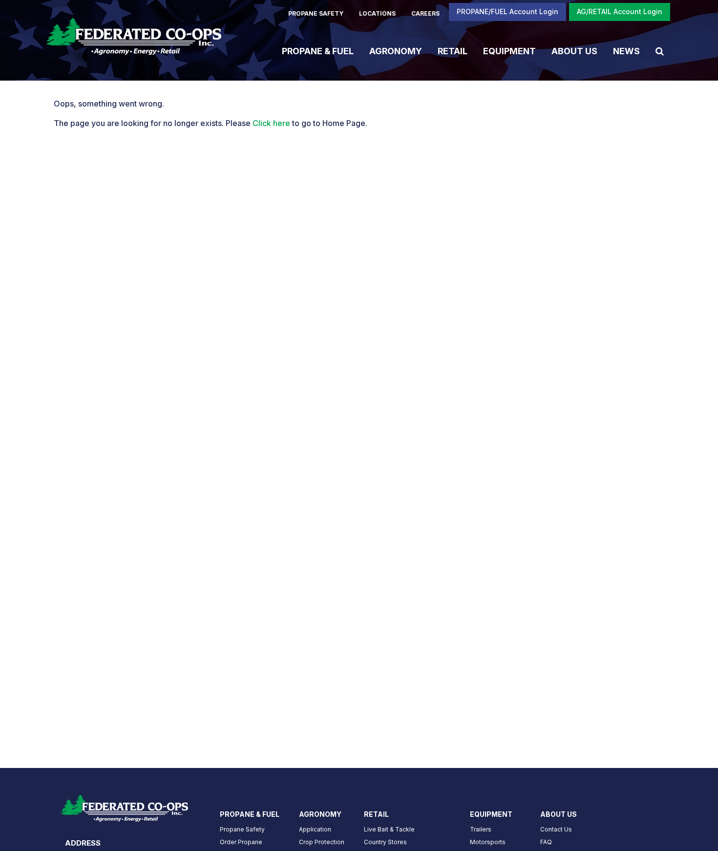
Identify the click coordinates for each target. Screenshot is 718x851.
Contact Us (556, 829)
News (626, 50)
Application (315, 829)
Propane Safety (242, 829)
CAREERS (425, 13)
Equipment (509, 50)
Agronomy (395, 50)
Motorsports (488, 842)
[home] (124, 805)
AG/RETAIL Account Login (619, 11)
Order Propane (241, 842)
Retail (452, 50)
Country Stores (385, 842)
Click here (271, 123)
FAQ (546, 842)
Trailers (480, 829)
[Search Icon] (659, 51)
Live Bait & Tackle (389, 829)
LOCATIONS (377, 13)
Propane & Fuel (318, 50)
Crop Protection (321, 842)
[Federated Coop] (133, 40)
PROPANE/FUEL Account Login (507, 11)
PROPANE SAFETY (315, 13)
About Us (574, 50)
